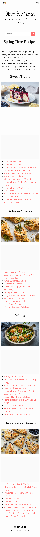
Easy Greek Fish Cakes (14, 304)
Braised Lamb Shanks (14, 405)
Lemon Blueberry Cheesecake (18, 188)
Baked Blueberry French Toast (18, 504)
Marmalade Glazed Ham (15, 388)
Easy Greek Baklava (13, 196)
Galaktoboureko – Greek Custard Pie (21, 193)
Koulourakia (9, 190)
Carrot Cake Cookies (13, 176)
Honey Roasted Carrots (15, 292)
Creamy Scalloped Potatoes (16, 307)
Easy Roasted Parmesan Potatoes (19, 295)
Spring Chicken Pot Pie (14, 376)
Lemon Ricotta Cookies (14, 164)
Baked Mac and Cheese (14, 272)
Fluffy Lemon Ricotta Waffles (17, 484)
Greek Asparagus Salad (15, 280)
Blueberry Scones (12, 498)
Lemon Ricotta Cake (13, 161)
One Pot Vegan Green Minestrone (19, 385)
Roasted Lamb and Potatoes (17, 397)
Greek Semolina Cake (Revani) (17, 179)
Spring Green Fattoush (14, 301)
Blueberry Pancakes (13, 501)
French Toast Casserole (15, 516)
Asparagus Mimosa (13, 283)
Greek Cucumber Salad (14, 298)
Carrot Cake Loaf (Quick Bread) (18, 173)
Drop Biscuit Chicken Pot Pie (17, 414)
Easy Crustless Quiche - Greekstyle (20, 513)
